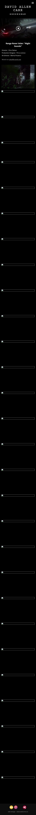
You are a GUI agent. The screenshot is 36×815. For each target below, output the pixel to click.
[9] (18, 287)
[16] (18, 467)
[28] (18, 749)
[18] (18, 518)
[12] (18, 364)
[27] (18, 723)
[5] (18, 185)
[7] (18, 236)
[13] (18, 390)
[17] (18, 492)
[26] (18, 698)
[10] (18, 313)
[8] (18, 262)
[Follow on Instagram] (16, 807)
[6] (18, 211)
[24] (18, 646)
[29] (18, 774)
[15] (18, 441)
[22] (18, 595)
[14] (18, 416)
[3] (18, 88)
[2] (18, 140)
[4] (18, 159)
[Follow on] (11, 807)
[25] (18, 672)
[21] (18, 569)
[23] (18, 621)
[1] (18, 114)
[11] (18, 339)
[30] (18, 800)
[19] (18, 544)
